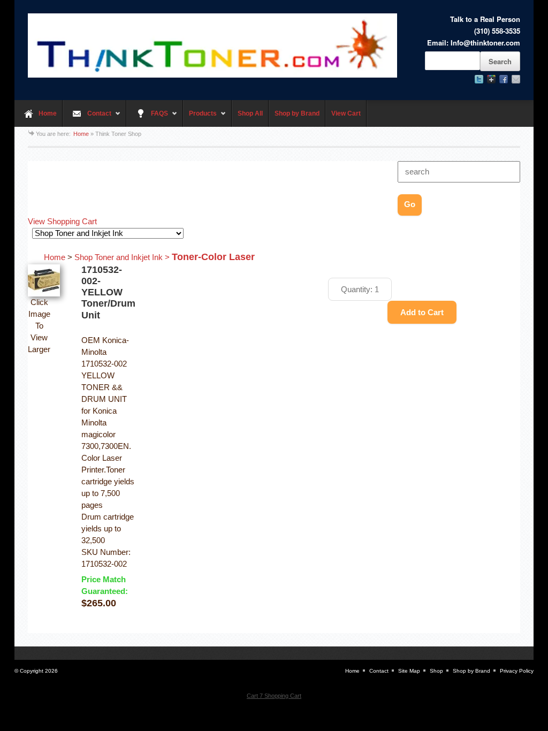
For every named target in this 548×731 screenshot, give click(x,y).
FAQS (147, 118)
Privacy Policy (517, 671)
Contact (87, 118)
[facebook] (503, 79)
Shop (436, 671)
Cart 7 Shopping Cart (274, 695)
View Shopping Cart (62, 221)
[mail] (516, 79)
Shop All (250, 113)
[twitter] (479, 79)
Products (200, 118)
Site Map (409, 671)
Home (48, 113)
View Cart (346, 113)
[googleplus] (491, 79)
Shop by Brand (297, 113)
